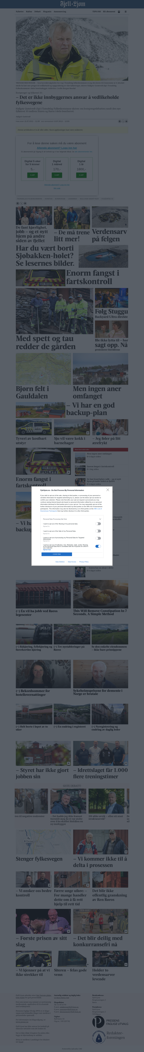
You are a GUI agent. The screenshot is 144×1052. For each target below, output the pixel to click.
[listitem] (72, 519)
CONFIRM (57, 554)
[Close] (108, 490)
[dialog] (72, 526)
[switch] (98, 523)
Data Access (72, 562)
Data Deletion (60, 562)
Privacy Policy (84, 562)
